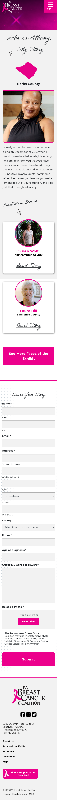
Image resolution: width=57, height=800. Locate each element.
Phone (7, 535)
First (4, 417)
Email (6, 435)
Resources (9, 756)
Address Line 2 (10, 477)
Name (7, 403)
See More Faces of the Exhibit (28, 356)
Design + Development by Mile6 (18, 794)
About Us (8, 741)
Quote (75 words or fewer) (20, 564)
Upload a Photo (13, 606)
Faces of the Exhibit (14, 746)
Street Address (11, 464)
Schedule (8, 751)
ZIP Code (7, 515)
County (7, 520)
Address (8, 450)
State (5, 502)
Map (5, 761)
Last (4, 430)
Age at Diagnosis (14, 550)
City (4, 490)
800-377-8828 (19, 730)
